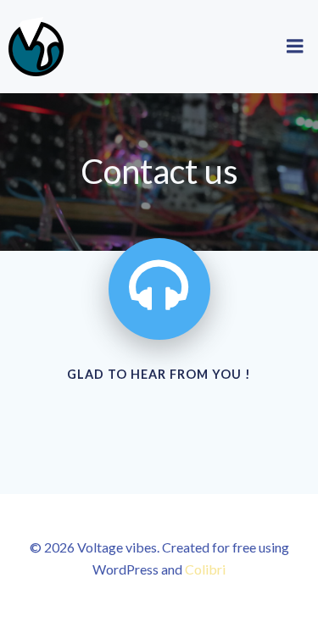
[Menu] (295, 46)
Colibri (205, 569)
